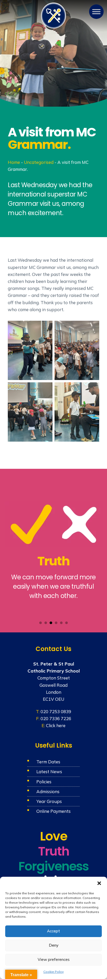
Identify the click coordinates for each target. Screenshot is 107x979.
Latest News (49, 771)
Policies (43, 781)
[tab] (40, 623)
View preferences (54, 959)
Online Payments (53, 811)
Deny (53, 945)
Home (14, 162)
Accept (53, 931)
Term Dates (48, 761)
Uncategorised (39, 162)
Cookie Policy (53, 972)
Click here (55, 725)
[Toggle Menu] (96, 11)
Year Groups (49, 801)
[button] (99, 883)
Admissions (47, 791)
